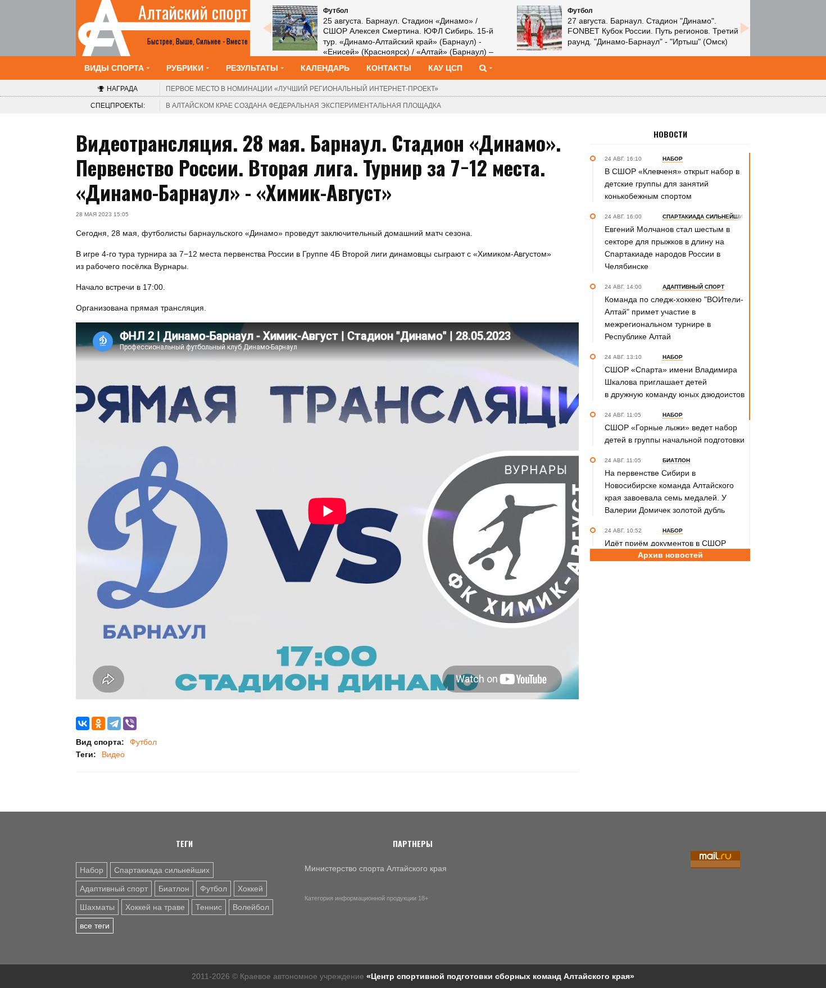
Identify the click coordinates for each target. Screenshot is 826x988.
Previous (267, 28)
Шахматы (97, 907)
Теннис (209, 907)
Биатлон (173, 888)
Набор (91, 870)
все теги (95, 925)
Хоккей (250, 888)
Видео (113, 754)
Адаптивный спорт (114, 888)
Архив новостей (670, 554)
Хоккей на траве (155, 907)
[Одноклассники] (98, 723)
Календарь (325, 67)
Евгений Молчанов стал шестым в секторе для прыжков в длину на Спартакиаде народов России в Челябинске (667, 248)
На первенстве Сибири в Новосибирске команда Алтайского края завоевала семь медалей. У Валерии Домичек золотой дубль (669, 491)
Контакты (388, 67)
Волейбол (251, 907)
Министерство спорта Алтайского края (376, 868)
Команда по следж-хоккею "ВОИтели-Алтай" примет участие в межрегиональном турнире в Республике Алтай (674, 318)
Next (744, 28)
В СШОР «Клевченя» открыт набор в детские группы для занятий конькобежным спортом (672, 184)
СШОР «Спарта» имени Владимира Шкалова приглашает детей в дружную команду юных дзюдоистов (675, 382)
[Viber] (130, 723)
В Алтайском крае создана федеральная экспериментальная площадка (303, 106)
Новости (670, 134)
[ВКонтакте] (82, 723)
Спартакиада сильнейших (162, 870)
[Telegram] (114, 723)
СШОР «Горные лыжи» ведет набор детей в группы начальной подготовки (675, 433)
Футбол (143, 741)
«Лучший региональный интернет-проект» (302, 89)
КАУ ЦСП (445, 67)
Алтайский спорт (193, 12)
